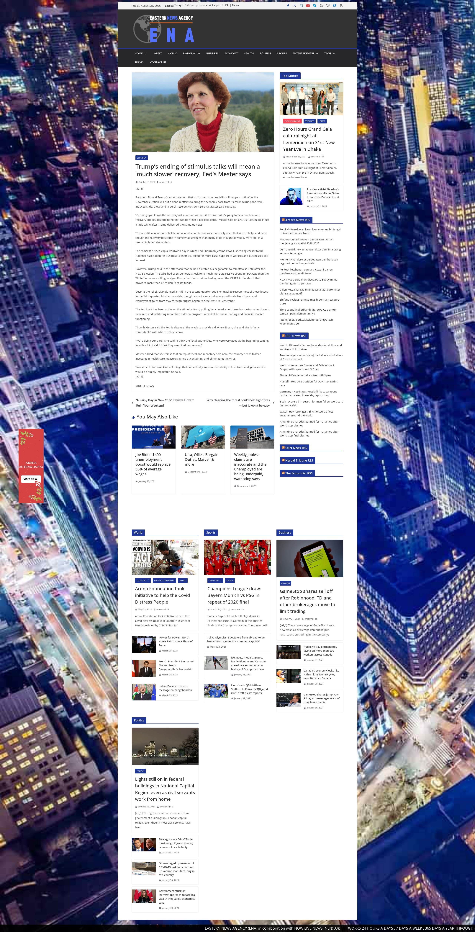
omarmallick (165, 182)
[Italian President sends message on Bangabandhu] (144, 690)
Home (139, 53)
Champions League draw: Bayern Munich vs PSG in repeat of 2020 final (234, 595)
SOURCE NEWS (144, 386)
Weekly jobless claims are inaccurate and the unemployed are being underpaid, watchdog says (250, 466)
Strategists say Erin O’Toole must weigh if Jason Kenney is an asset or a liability (176, 843)
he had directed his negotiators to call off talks (218, 269)
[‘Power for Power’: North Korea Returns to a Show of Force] (144, 644)
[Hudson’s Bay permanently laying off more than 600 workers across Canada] (288, 653)
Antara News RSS (297, 220)
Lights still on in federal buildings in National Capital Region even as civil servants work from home (165, 789)
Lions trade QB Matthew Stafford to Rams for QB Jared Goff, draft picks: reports (249, 689)
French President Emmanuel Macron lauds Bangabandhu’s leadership (176, 665)
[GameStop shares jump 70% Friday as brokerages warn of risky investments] (288, 701)
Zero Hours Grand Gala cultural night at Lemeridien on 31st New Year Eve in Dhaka (309, 139)
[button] (145, 53)
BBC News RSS (295, 336)
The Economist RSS (299, 473)
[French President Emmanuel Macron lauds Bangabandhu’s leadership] (144, 668)
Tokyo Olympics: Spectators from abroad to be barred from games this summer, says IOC (236, 639)
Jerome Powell (225, 251)
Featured (309, 121)
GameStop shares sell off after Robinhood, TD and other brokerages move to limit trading (307, 601)
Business (212, 53)
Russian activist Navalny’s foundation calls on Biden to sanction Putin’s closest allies (323, 195)
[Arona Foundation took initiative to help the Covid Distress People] (165, 557)
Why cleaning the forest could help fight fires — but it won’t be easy (238, 403)
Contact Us (158, 62)
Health (249, 53)
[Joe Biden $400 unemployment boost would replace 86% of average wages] (154, 428)
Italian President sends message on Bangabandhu (175, 688)
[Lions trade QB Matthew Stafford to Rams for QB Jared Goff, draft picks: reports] (216, 692)
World (172, 53)
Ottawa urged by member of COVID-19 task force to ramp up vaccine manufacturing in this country (177, 869)
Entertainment (303, 53)
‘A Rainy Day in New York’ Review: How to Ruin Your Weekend (165, 403)
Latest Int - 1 (143, 580)
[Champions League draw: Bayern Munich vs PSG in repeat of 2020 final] (237, 557)
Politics (265, 53)
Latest (157, 53)
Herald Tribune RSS (299, 460)
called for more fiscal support (210, 256)
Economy (231, 53)
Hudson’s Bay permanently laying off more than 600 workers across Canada (320, 650)
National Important (164, 580)
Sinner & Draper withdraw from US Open (305, 375)
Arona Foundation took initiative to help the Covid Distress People (162, 595)
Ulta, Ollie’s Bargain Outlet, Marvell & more (201, 459)
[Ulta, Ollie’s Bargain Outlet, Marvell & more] (203, 428)
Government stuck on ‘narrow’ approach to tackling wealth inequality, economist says (177, 896)
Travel (139, 62)
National (189, 53)
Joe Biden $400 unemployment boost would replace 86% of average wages (153, 464)
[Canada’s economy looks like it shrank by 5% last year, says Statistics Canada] (288, 677)
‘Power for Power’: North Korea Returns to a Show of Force (176, 641)
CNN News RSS (296, 448)
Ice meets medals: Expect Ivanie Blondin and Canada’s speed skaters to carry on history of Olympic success (249, 663)
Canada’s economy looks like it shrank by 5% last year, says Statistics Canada (321, 674)
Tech (327, 53)
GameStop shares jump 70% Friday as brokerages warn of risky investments (322, 698)
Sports (282, 53)
